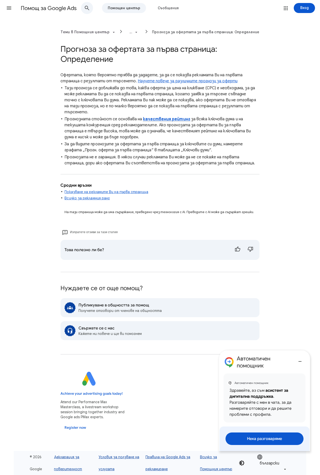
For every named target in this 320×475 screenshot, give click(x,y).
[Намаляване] (300, 359)
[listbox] (272, 463)
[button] (9, 8)
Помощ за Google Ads (48, 8)
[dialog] (264, 400)
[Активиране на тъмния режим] (242, 463)
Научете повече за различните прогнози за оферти (188, 81)
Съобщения (168, 8)
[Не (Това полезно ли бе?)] (251, 250)
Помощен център (124, 8)
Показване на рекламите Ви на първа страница (106, 192)
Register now (75, 427)
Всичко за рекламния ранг (87, 198)
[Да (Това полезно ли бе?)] (237, 250)
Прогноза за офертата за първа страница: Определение (206, 32)
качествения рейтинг (166, 119)
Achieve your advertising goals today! (91, 393)
